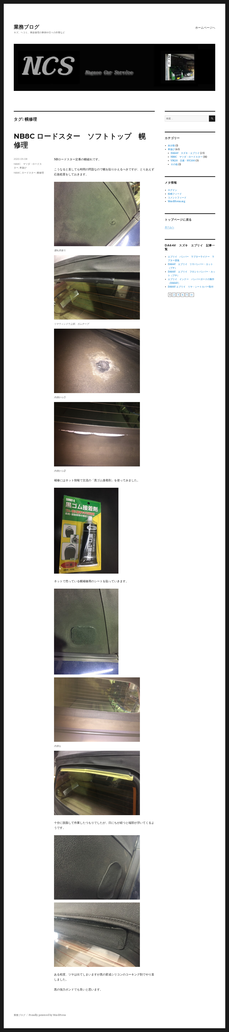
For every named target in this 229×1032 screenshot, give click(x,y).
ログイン (172, 190)
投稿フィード (175, 193)
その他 (174, 164)
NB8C (17, 172)
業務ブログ (26, 27)
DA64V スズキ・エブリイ (185, 153)
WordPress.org (176, 201)
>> (191, 294)
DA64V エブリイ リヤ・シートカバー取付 (190, 286)
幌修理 (40, 172)
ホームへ (169, 227)
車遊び (23, 167)
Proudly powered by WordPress (47, 1015)
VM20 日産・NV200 (183, 160)
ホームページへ (205, 27)
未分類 (171, 145)
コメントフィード (177, 197)
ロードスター (29, 172)
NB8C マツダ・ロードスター (187, 156)
